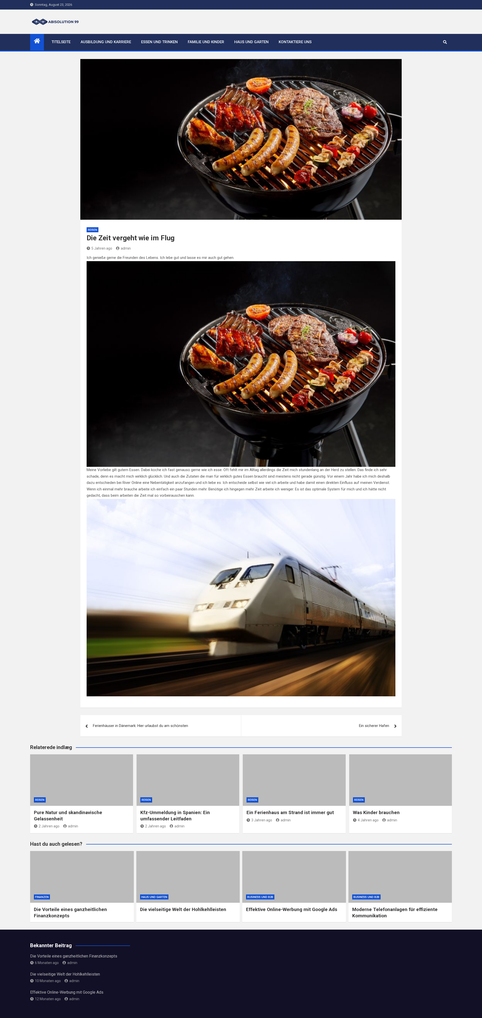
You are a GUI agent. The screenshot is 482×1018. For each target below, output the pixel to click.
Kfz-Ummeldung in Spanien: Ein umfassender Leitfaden (175, 816)
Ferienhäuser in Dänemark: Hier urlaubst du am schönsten (140, 725)
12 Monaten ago (48, 999)
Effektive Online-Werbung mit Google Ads (291, 909)
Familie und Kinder (206, 42)
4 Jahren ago (368, 820)
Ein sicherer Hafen (374, 725)
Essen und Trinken (159, 42)
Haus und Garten (251, 42)
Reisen (92, 230)
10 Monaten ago (48, 981)
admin (126, 248)
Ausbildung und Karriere (106, 42)
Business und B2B (260, 897)
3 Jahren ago (261, 820)
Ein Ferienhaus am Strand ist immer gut (290, 812)
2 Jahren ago (49, 826)
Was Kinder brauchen (376, 812)
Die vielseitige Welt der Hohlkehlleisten (183, 909)
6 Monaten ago (47, 963)
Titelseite (61, 42)
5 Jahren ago (101, 248)
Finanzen (42, 897)
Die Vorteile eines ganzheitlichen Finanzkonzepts (73, 956)
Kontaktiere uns (295, 42)
